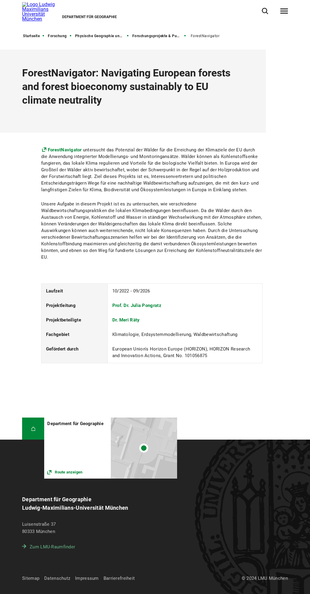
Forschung (57, 36)
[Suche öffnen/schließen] (265, 11)
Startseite (31, 36)
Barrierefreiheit (119, 578)
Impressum (87, 578)
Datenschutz (57, 578)
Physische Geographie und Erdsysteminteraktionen (102, 36)
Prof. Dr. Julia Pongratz (136, 305)
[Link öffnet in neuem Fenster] (110, 448)
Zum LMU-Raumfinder (52, 547)
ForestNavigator (65, 150)
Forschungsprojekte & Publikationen (159, 36)
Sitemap (30, 578)
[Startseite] (33, 429)
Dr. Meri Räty (126, 320)
